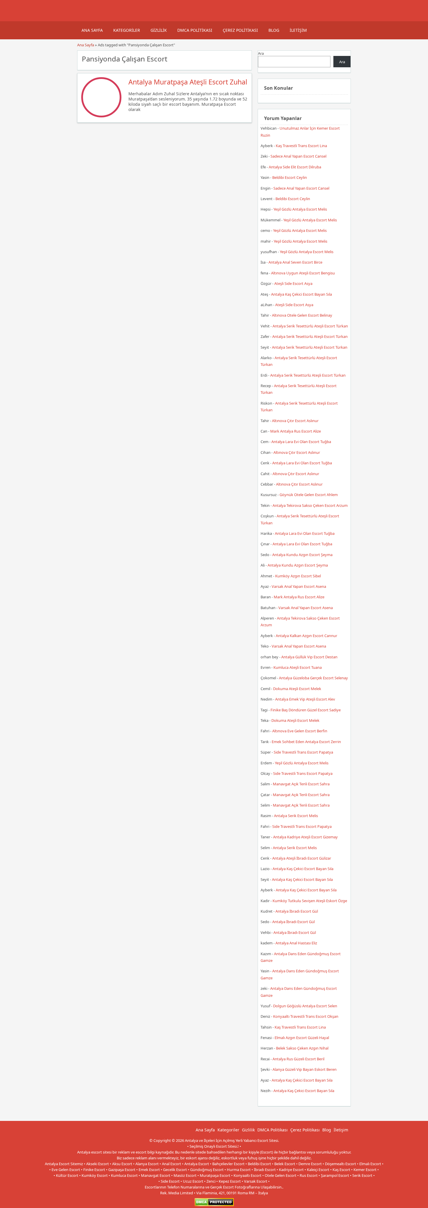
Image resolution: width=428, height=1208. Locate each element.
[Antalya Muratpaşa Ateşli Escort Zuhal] (101, 116)
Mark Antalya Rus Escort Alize (295, 431)
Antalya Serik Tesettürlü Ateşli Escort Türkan (310, 326)
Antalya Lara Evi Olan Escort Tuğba (301, 441)
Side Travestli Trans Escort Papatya (303, 752)
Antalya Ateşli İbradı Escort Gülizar (301, 858)
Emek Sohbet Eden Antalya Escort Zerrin (306, 741)
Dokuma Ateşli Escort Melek (297, 688)
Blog (273, 30)
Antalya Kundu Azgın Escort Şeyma (302, 554)
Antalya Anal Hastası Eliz (296, 943)
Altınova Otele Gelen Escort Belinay (302, 315)
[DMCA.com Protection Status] (214, 1204)
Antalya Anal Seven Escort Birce (295, 262)
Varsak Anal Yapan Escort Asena (299, 586)
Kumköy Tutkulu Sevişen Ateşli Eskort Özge (310, 900)
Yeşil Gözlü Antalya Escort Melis (300, 209)
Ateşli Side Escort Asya (293, 283)
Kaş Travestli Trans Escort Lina (301, 145)
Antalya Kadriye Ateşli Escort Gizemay (305, 837)
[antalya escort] (84, 18)
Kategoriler (126, 30)
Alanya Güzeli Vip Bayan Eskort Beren (305, 1069)
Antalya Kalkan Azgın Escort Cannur (306, 635)
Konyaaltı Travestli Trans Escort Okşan (305, 1016)
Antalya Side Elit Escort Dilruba (295, 167)
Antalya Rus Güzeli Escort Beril (298, 1058)
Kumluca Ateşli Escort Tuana (297, 667)
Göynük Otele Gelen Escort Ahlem (309, 494)
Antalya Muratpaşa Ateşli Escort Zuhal (187, 82)
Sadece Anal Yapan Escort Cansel (298, 156)
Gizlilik (159, 30)
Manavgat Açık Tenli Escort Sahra (301, 783)
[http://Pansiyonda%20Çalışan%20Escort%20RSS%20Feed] (244, 58)
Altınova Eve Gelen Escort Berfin (299, 730)
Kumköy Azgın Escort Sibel (298, 576)
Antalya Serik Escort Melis (296, 815)
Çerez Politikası (240, 30)
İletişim (298, 30)
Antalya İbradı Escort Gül (296, 911)
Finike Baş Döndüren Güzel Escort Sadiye (305, 710)
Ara (261, 53)
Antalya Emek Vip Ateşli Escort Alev (305, 699)
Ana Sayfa (92, 30)
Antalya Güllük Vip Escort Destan (309, 656)
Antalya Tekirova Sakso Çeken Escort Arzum (310, 505)
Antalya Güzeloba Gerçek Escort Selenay (313, 677)
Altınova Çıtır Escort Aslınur (295, 420)
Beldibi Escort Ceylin (289, 177)
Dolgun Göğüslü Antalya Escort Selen (305, 1005)
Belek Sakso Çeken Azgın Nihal (302, 1048)
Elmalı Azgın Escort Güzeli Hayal (302, 1037)
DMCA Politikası (194, 30)
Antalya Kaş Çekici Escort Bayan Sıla (301, 294)
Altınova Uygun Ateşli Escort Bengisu (303, 273)
